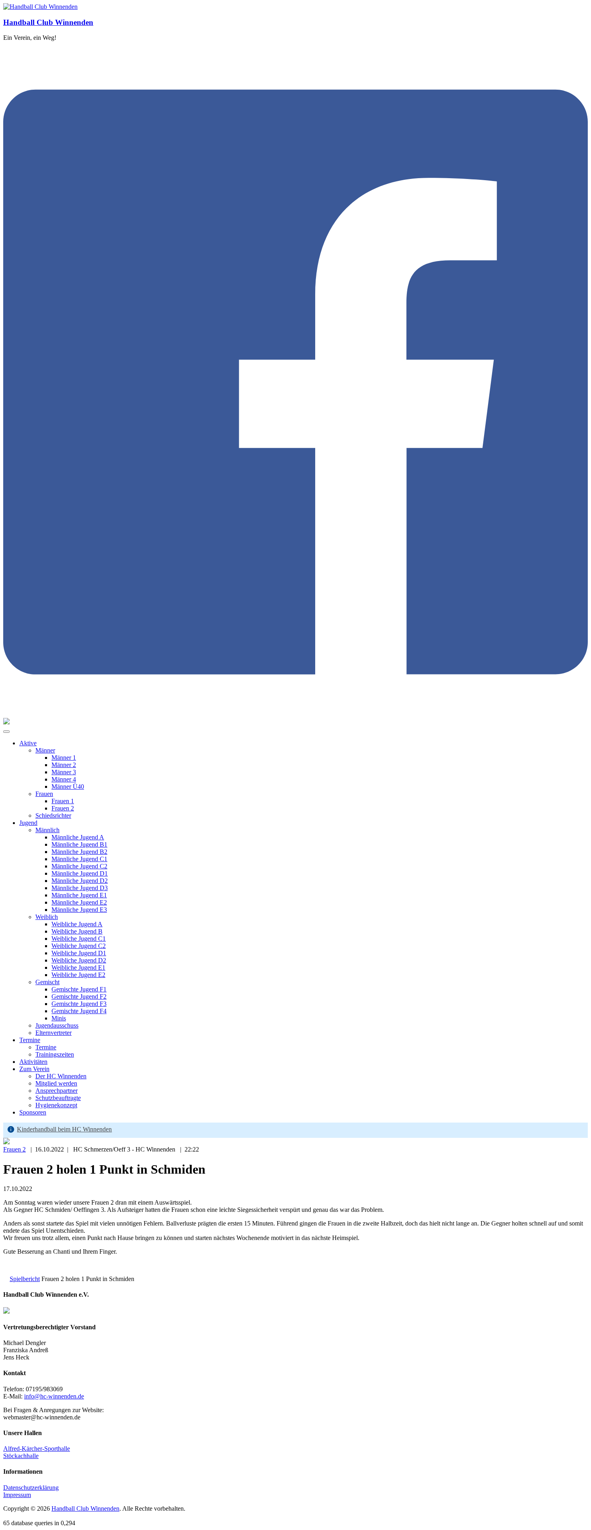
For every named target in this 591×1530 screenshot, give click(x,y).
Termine (29, 1039)
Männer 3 (63, 772)
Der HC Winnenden (60, 1076)
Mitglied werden (56, 1083)
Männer (45, 750)
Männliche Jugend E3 (79, 909)
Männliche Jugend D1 (79, 873)
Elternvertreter (53, 1032)
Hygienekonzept (56, 1105)
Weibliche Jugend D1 (78, 953)
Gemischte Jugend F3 (79, 1003)
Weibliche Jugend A (77, 924)
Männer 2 (63, 764)
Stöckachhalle (21, 1455)
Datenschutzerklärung (31, 1487)
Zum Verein (34, 1068)
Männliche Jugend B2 (79, 851)
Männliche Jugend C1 (79, 858)
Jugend (28, 822)
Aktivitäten (33, 1061)
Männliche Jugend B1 (79, 844)
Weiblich (46, 916)
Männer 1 (63, 757)
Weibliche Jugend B (77, 931)
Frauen (44, 793)
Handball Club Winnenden (48, 22)
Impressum (17, 1494)
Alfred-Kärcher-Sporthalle (36, 1448)
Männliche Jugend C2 (79, 866)
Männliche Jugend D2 (79, 880)
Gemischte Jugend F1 (79, 989)
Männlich (47, 830)
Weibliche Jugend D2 (78, 960)
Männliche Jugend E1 (79, 895)
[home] (5, 1278)
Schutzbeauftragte (58, 1097)
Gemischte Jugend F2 (79, 996)
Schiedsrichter (53, 815)
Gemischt (47, 982)
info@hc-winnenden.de (54, 1396)
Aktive (28, 743)
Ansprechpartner (56, 1090)
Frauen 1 (62, 801)
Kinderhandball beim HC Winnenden (64, 1129)
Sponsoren (32, 1112)
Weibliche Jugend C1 (78, 938)
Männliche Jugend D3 (79, 887)
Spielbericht (25, 1278)
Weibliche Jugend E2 (78, 974)
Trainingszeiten (54, 1054)
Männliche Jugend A (77, 837)
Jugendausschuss (56, 1025)
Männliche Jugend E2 (79, 902)
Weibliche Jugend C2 (78, 945)
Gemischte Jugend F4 (79, 1011)
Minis (58, 1018)
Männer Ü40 (67, 786)
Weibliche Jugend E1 (78, 967)
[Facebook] (295, 714)
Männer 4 (63, 779)
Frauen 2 (62, 808)
